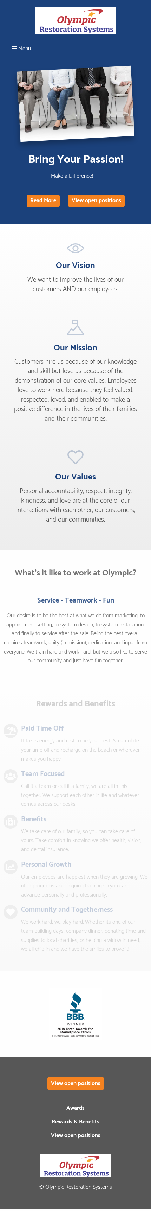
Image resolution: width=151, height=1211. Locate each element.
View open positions (96, 200)
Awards (75, 1108)
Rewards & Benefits (75, 1122)
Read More (43, 200)
